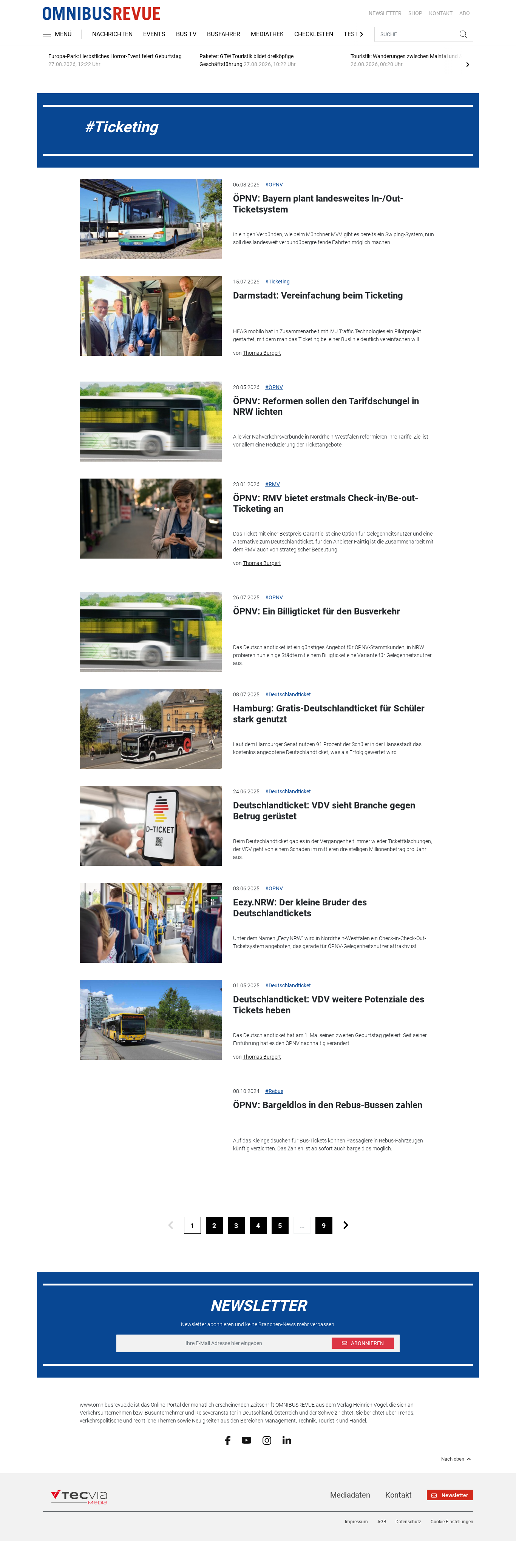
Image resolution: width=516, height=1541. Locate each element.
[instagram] (267, 1440)
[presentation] (467, 64)
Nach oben (452, 1459)
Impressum (356, 1521)
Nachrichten (112, 34)
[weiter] (345, 1225)
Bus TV (186, 34)
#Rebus (274, 1091)
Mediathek (267, 34)
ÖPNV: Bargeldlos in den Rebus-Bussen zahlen (327, 1105)
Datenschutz (408, 1521)
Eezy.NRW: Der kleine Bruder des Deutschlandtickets (300, 908)
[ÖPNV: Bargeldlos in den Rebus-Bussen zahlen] (151, 1125)
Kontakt (398, 1494)
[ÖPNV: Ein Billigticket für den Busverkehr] (151, 632)
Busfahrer (223, 34)
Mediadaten (350, 1494)
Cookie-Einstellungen (452, 1521)
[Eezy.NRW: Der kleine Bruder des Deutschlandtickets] (151, 923)
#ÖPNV (274, 185)
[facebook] (227, 1440)
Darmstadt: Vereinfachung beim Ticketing (318, 295)
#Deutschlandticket (288, 694)
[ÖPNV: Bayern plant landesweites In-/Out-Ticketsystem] (151, 219)
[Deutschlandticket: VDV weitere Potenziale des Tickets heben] (151, 1020)
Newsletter (385, 13)
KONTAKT (441, 13)
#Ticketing (277, 282)
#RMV (272, 484)
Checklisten (313, 34)
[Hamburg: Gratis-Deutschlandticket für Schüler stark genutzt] (151, 729)
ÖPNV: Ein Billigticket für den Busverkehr (316, 611)
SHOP (415, 13)
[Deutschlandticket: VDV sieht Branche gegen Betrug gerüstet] (151, 826)
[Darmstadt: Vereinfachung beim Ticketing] (151, 316)
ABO (464, 13)
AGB (381, 1521)
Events (154, 34)
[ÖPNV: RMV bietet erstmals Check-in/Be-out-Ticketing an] (151, 519)
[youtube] (246, 1440)
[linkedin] (287, 1440)
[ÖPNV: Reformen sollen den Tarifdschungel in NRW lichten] (151, 422)
